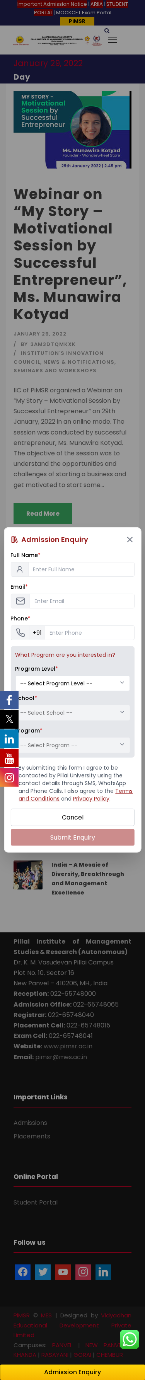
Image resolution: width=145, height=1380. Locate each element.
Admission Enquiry (72, 1372)
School (26, 698)
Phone (20, 618)
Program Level (36, 669)
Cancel (73, 817)
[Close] (130, 539)
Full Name (25, 555)
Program (29, 730)
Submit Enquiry (72, 837)
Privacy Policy (91, 798)
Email (19, 587)
